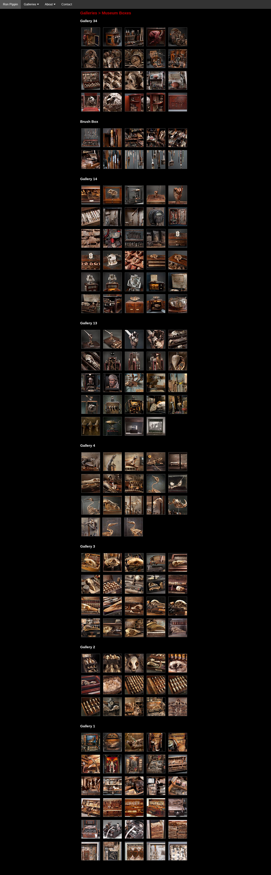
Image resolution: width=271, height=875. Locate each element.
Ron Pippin (10, 4)
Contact (66, 4)
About (49, 4)
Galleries (30, 4)
